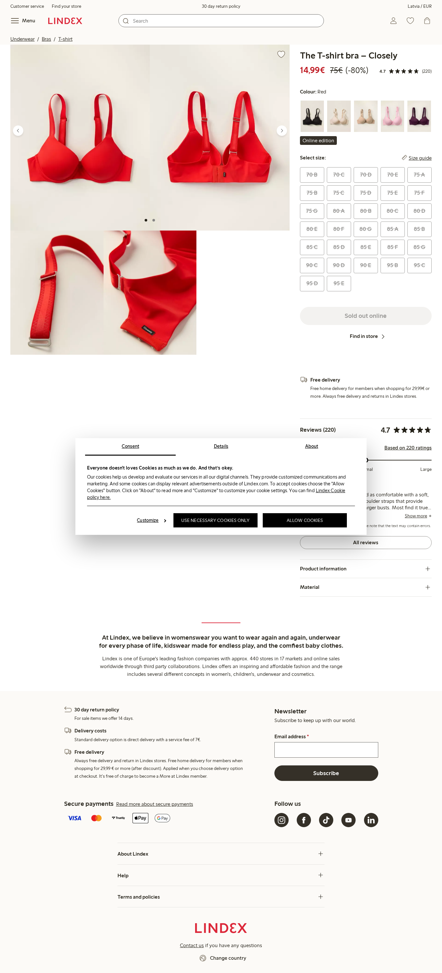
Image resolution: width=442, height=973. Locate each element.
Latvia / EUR (420, 6)
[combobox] (221, 20)
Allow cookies (305, 520)
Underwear (22, 39)
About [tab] (311, 446)
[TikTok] (326, 820)
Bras (46, 39)
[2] (154, 220)
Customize (148, 520)
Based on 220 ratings (408, 447)
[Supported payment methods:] (168, 819)
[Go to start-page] (65, 20)
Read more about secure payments (154, 804)
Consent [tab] (130, 446)
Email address (291, 737)
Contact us (192, 945)
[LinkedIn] (371, 820)
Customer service (27, 6)
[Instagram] (281, 820)
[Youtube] (348, 820)
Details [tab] (221, 446)
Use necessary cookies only (215, 520)
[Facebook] (304, 820)
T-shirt (65, 39)
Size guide (420, 158)
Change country (228, 958)
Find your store (66, 6)
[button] (80, 138)
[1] (146, 220)
